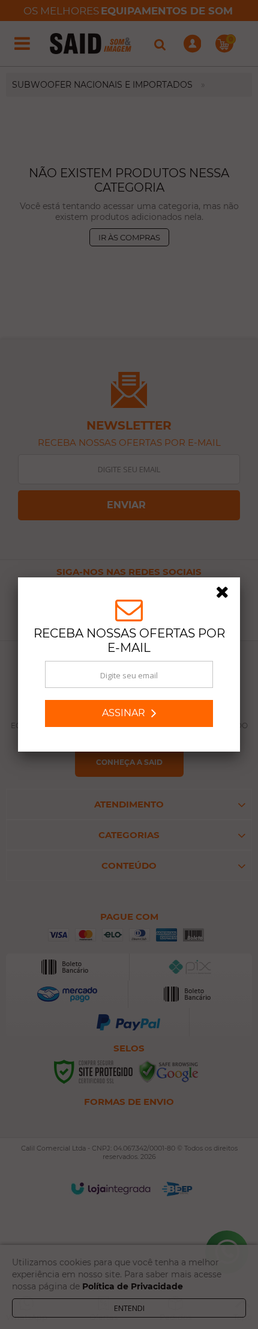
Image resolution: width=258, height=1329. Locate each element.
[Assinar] (129, 713)
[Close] (226, 594)
